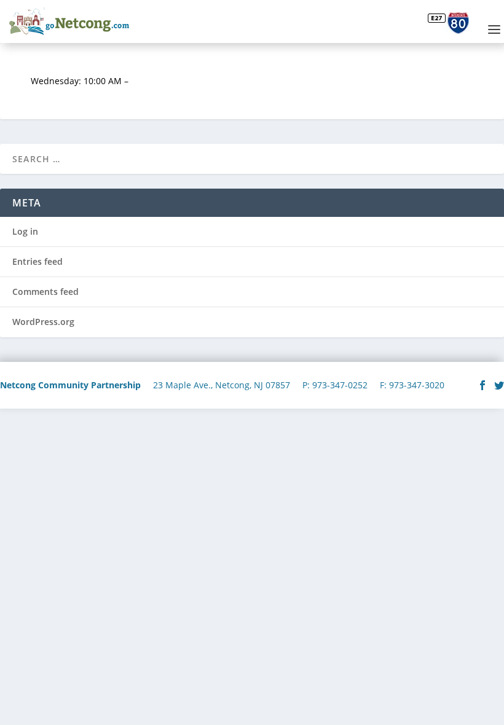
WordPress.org (43, 321)
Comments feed (45, 291)
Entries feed (37, 261)
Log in (25, 231)
